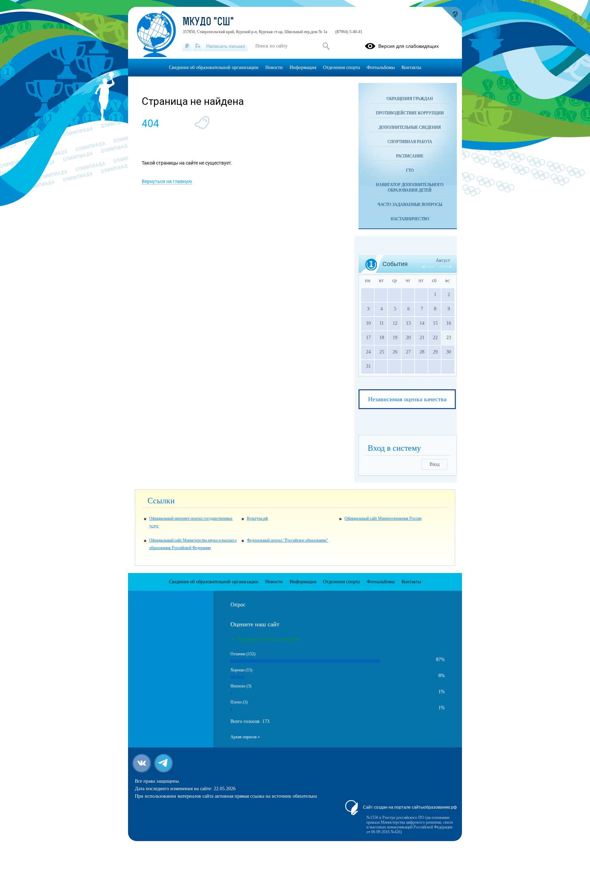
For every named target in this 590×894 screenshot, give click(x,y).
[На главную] (187, 46)
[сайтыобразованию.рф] (451, 17)
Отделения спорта (341, 67)
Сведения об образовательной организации (213, 67)
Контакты (411, 67)
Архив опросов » (245, 737)
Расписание (409, 156)
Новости (274, 67)
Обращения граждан (410, 98)
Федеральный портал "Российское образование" (287, 540)
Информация (303, 67)
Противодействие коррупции (410, 113)
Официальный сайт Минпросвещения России (383, 518)
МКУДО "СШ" (208, 22)
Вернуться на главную (167, 181)
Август (443, 260)
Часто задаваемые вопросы (410, 204)
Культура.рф (257, 518)
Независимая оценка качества (407, 399)
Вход (434, 464)
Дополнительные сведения (410, 127)
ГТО (410, 170)
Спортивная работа (410, 141)
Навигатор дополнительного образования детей (410, 187)
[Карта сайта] (198, 46)
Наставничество (410, 218)
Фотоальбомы (381, 67)
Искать (326, 46)
